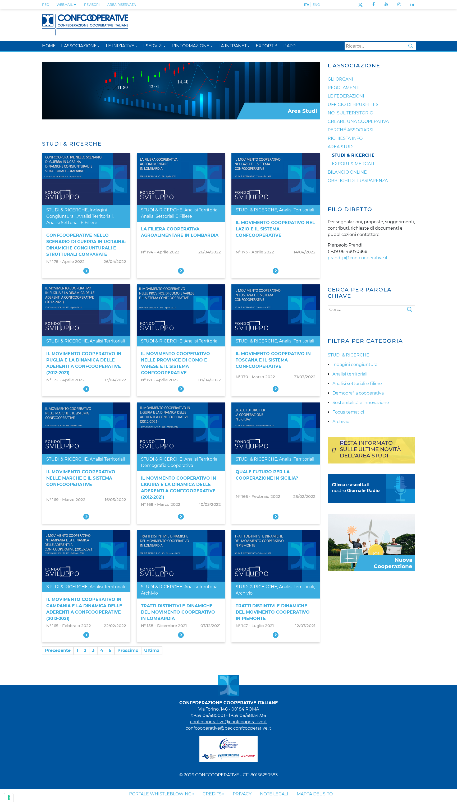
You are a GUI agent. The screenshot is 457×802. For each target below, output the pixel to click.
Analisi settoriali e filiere (71, 222)
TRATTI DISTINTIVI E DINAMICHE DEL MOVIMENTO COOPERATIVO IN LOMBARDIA (178, 612)
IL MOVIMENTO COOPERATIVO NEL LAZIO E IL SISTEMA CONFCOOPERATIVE (275, 229)
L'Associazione (354, 65)
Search (410, 46)
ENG (316, 5)
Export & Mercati (353, 163)
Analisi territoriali (95, 216)
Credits (212, 793)
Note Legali (274, 793)
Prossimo (127, 650)
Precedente (58, 650)
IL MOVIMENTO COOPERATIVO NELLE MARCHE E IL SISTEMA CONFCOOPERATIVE (80, 478)
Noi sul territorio (350, 112)
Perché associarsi (350, 129)
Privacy (242, 793)
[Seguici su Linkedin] (412, 4)
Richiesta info (345, 138)
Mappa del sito (315, 793)
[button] (98, 45)
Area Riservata (121, 5)
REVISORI (92, 5)
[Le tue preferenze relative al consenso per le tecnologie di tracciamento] (8, 797)
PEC (45, 5)
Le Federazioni (346, 96)
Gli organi (340, 79)
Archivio (149, 593)
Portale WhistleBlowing (160, 793)
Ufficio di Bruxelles (353, 104)
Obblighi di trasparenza (358, 180)
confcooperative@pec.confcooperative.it (228, 728)
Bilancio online (347, 172)
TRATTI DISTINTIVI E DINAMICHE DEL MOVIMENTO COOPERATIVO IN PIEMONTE (273, 612)
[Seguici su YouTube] (386, 4)
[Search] (411, 309)
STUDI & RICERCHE (67, 209)
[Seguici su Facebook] (373, 4)
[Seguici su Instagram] (399, 4)
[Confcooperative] (85, 24)
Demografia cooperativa (167, 465)
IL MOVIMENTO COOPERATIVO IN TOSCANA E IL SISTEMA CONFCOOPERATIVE (273, 360)
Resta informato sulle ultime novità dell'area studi (370, 449)
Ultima (151, 650)
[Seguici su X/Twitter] (360, 4)
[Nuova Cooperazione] (371, 541)
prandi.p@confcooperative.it (358, 257)
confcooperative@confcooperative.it (228, 721)
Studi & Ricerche (353, 155)
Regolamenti (344, 87)
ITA (306, 5)
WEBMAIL (65, 5)
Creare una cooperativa (358, 121)
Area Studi (341, 146)
